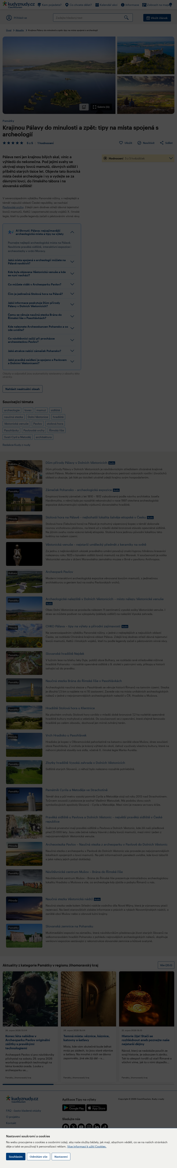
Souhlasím (16, 1156)
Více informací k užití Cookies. (86, 1146)
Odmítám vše (38, 1156)
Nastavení (61, 1156)
